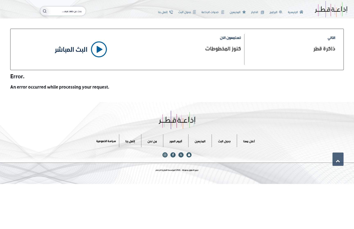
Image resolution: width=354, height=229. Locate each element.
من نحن (152, 141)
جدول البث (184, 12)
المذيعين (235, 12)
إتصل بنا (163, 12)
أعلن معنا (249, 141)
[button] (338, 159)
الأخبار (255, 12)
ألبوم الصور (175, 141)
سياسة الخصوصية (106, 140)
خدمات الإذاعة (210, 12)
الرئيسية (293, 12)
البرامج (273, 12)
